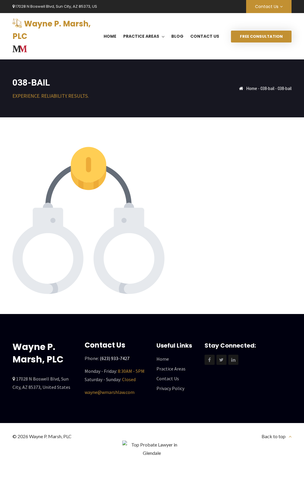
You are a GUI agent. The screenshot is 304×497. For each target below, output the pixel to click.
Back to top (274, 436)
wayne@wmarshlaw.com (109, 392)
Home (251, 88)
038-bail (267, 88)
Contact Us (266, 7)
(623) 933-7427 (114, 358)
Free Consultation (261, 36)
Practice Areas (171, 369)
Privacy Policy (170, 388)
